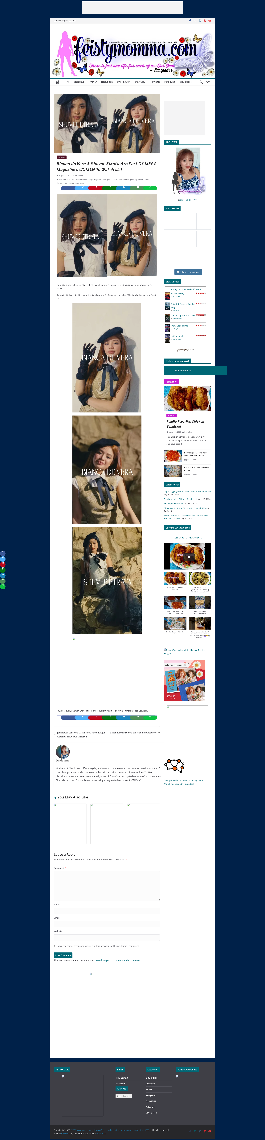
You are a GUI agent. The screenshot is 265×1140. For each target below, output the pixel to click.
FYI (68, 82)
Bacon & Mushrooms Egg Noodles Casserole (133, 732)
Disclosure (80, 82)
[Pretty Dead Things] (167, 325)
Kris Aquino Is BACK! (173, 503)
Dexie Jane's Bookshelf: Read (185, 289)
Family (93, 82)
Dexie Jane (79, 175)
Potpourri (169, 82)
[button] (175, 582)
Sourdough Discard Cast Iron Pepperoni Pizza (195, 454)
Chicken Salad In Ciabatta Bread (196, 469)
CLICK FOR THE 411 (187, 200)
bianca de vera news (79, 179)
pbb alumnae (112, 179)
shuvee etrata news (76, 183)
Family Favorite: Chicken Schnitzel (185, 424)
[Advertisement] (132, 7)
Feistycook (107, 82)
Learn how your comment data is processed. (118, 960)
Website (58, 931)
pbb (104, 179)
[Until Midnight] (167, 336)
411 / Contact (122, 1078)
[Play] (189, 557)
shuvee (147, 179)
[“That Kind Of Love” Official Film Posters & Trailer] (107, 805)
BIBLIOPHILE (186, 82)
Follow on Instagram (189, 272)
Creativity (140, 82)
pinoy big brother (136, 179)
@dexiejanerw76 (183, 370)
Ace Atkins (176, 310)
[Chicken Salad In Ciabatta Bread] (173, 471)
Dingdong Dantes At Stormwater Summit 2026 (185, 508)
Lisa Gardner (177, 297)
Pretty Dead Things (179, 325)
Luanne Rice (177, 339)
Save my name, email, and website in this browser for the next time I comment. (98, 945)
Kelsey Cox (176, 329)
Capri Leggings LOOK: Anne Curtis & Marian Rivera (187, 491)
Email (56, 917)
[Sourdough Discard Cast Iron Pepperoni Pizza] (173, 456)
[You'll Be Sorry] (167, 293)
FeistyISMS (154, 82)
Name (57, 904)
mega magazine (95, 179)
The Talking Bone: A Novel (183, 315)
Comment (60, 868)
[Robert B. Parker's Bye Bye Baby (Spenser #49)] (167, 304)
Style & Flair (123, 82)
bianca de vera (64, 179)
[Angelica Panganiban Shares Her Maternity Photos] (143, 805)
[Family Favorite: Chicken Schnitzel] (187, 398)
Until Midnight (177, 336)
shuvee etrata (62, 183)
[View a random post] (208, 82)
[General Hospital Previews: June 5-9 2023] (70, 805)
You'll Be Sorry (177, 293)
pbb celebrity (124, 179)
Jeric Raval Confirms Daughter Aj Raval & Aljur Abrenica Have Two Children (81, 734)
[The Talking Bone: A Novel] (167, 315)
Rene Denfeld (177, 318)
